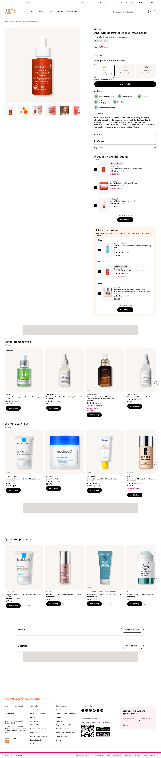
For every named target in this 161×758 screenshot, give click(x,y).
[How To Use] (125, 141)
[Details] (125, 134)
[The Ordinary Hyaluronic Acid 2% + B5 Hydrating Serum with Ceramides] (64, 376)
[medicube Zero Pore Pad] (64, 457)
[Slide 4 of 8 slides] (51, 110)
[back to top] (153, 750)
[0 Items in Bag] (154, 11)
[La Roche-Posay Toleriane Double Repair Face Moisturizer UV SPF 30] (24, 573)
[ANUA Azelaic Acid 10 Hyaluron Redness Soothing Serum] (24, 376)
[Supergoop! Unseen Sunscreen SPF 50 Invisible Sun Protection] (105, 458)
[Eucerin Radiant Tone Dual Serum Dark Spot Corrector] (64, 572)
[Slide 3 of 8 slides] (37, 110)
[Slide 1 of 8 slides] (10, 110)
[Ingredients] (125, 148)
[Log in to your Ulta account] (149, 11)
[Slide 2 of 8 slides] (24, 110)
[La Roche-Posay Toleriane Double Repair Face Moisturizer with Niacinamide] (24, 458)
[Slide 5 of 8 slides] (64, 110)
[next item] (79, 110)
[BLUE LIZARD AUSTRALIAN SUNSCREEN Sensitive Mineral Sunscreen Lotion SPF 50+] (105, 572)
